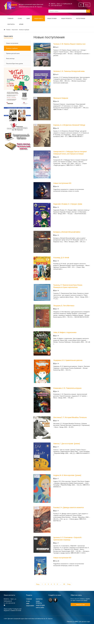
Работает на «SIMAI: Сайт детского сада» (78, 621)
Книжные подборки (24, 29)
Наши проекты (66, 18)
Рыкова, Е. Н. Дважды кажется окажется (68, 507)
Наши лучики (40, 605)
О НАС (20, 18)
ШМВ (28, 18)
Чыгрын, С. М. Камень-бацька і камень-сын (69, 44)
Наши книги (38, 18)
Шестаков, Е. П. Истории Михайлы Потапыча (70, 417)
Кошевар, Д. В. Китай (61, 258)
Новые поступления (12, 43)
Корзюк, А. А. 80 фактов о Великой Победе (69, 125)
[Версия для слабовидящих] (81, 5)
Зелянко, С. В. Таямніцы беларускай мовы (69, 71)
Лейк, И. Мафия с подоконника (64, 332)
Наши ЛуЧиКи (52, 18)
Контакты (11, 24)
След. (69, 584)
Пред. (38, 584)
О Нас (28, 601)
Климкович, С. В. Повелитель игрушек (67, 388)
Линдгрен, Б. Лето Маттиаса (63, 306)
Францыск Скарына (60, 98)
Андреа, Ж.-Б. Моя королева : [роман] (67, 475)
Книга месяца (10, 58)
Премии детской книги (13, 53)
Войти (87, 5)
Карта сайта (40, 607)
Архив (21, 24)
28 (64, 584)
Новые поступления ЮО (62, 183)
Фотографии (80, 18)
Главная (10, 18)
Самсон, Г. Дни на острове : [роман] (66, 444)
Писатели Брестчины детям (14, 63)
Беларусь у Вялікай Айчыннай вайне (66, 232)
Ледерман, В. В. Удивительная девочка (67, 360)
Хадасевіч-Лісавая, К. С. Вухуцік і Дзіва (67, 204)
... (60, 584)
